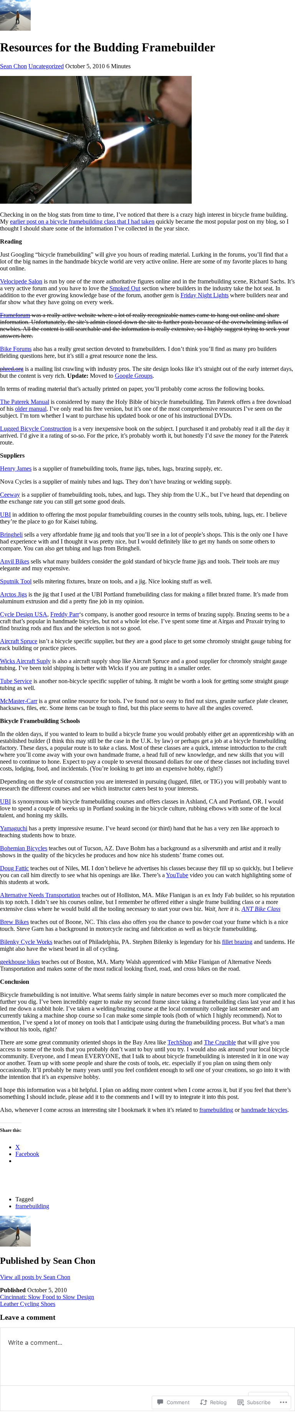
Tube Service (16, 681)
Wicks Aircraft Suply (25, 661)
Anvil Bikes (14, 561)
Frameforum (15, 315)
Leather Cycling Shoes (27, 1304)
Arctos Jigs (13, 594)
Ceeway (10, 494)
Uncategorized (46, 66)
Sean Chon (13, 66)
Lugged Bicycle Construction (35, 428)
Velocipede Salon (21, 281)
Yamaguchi (13, 828)
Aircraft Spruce (18, 641)
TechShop (179, 1042)
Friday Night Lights (205, 295)
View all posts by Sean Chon (35, 1277)
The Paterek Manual (24, 402)
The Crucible (220, 1042)
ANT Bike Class (261, 909)
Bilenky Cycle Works (26, 942)
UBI (5, 514)
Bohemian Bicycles (23, 848)
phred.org (11, 369)
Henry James (15, 468)
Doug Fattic (14, 868)
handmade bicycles (264, 1110)
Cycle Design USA (23, 614)
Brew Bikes (14, 922)
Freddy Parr (64, 614)
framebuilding (216, 1110)
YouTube (177, 875)
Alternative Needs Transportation (40, 895)
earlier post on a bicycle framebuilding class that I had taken (82, 221)
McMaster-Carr (18, 701)
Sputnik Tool (15, 581)
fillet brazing (237, 942)
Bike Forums (15, 349)
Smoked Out (124, 288)
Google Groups (133, 375)
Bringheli (11, 534)
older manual (30, 408)
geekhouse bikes (20, 961)
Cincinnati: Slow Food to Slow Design (47, 1297)
